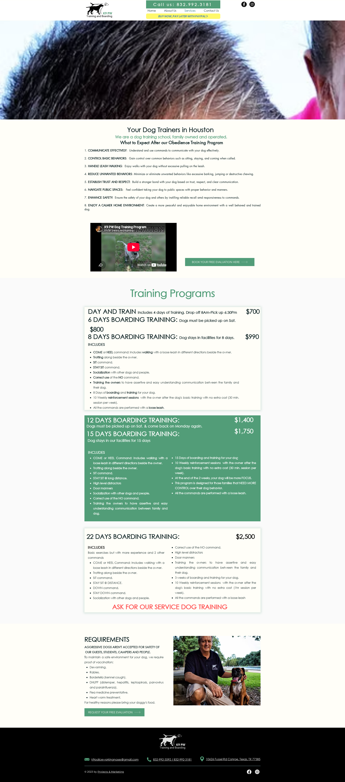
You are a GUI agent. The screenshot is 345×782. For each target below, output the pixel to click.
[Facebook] (244, 4)
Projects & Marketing (111, 771)
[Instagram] (252, 4)
